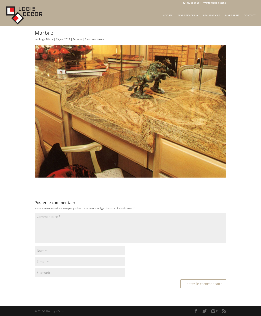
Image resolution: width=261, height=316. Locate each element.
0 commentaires (94, 39)
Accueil (168, 15)
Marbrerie (232, 15)
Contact (250, 15)
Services (77, 39)
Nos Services (186, 15)
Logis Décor (46, 39)
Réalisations (212, 15)
